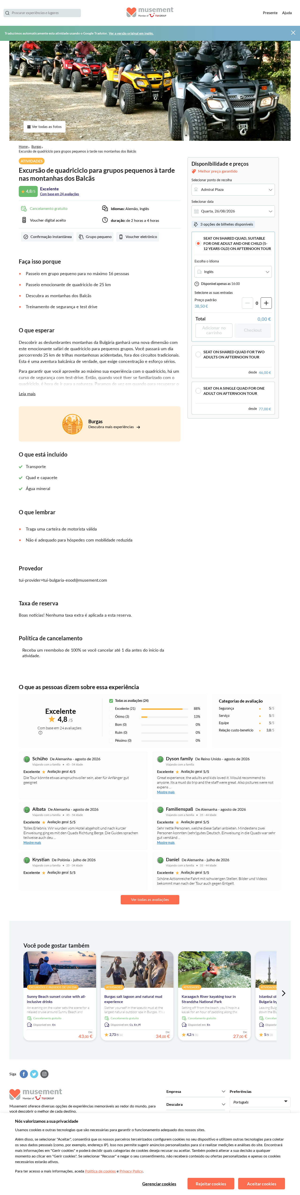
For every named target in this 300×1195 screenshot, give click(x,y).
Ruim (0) (121, 732)
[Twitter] (33, 1074)
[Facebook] (23, 1074)
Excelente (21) (125, 709)
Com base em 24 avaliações (59, 194)
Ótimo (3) (122, 717)
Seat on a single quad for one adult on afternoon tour (234, 391)
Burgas (36, 147)
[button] (233, 243)
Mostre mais (166, 792)
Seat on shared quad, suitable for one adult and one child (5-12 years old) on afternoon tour (237, 243)
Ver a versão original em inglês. (131, 33)
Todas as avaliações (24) (132, 701)
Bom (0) (121, 724)
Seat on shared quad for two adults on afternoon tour (234, 354)
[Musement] (150, 13)
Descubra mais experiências (111, 427)
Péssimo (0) (123, 740)
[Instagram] (44, 1074)
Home (23, 147)
